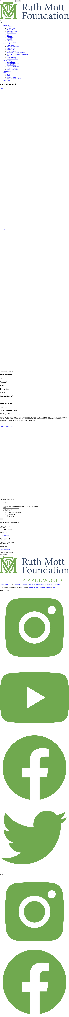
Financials (9, 39)
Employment (10, 37)
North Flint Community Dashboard (16, 52)
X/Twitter (5, 503)
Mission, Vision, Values (13, 28)
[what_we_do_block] (12, 59)
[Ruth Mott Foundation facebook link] (34, 802)
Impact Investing (11, 51)
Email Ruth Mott (4, 535)
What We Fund (11, 48)
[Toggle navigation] (0, 20)
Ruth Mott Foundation (15, 512)
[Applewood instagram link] (34, 946)
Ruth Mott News (7, 511)
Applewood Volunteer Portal (36, 584)
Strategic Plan (10, 49)
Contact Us (10, 40)
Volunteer (9, 36)
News (4, 72)
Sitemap (54, 587)
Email (4, 507)
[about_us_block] (11, 42)
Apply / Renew (7, 60)
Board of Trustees (11, 33)
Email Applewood (5, 549)
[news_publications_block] (14, 78)
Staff (8, 34)
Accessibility (17, 584)
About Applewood (12, 31)
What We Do (6, 43)
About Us (6, 25)
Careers (25, 584)
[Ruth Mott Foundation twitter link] (34, 872)
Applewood (6, 80)
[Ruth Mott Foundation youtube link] (34, 732)
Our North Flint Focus (13, 46)
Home (1, 88)
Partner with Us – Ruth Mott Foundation (17, 54)
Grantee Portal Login (5, 584)
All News (11, 516)
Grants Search (7, 71)
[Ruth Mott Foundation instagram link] (34, 662)
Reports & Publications (13, 77)
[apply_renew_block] (12, 69)
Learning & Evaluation (13, 66)
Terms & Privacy (33, 587)
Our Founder (10, 30)
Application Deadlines (13, 63)
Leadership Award (11, 57)
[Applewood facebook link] (34, 1016)
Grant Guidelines (11, 65)
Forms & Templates (12, 68)
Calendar (9, 56)
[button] (1, 22)
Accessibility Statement (45, 587)
